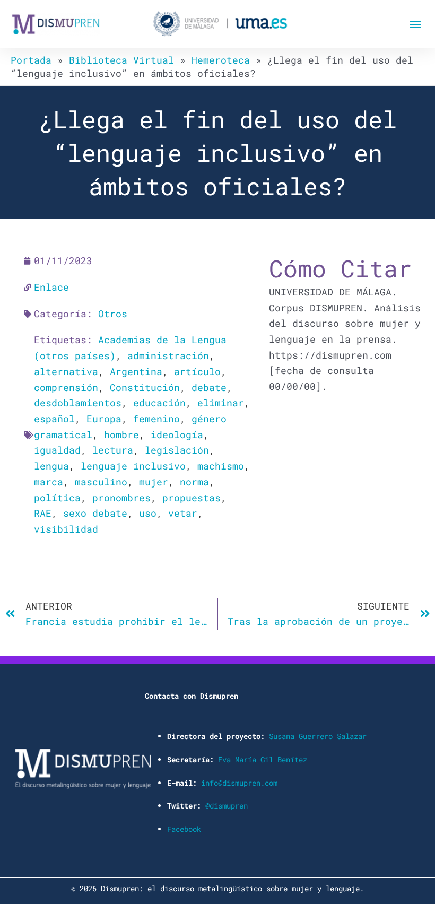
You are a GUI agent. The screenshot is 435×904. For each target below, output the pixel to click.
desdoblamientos (77, 402)
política (57, 497)
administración (168, 355)
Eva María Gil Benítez (262, 759)
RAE (42, 513)
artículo (197, 371)
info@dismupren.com (239, 783)
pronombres (121, 497)
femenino (156, 418)
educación (159, 402)
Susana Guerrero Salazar (318, 736)
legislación (177, 450)
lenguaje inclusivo (133, 465)
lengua (51, 465)
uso (147, 513)
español (54, 418)
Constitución (145, 387)
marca (48, 481)
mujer (153, 481)
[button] (415, 24)
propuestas (191, 497)
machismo (220, 465)
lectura (112, 450)
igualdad (57, 450)
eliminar (220, 402)
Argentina (136, 371)
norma (194, 481)
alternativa (66, 371)
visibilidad (66, 529)
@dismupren (226, 806)
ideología (177, 434)
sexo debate (95, 513)
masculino (101, 481)
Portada (31, 60)
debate (209, 387)
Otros (112, 313)
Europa (103, 418)
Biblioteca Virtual (121, 60)
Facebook (184, 829)
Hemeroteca (221, 60)
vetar (182, 513)
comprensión (66, 387)
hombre (121, 434)
